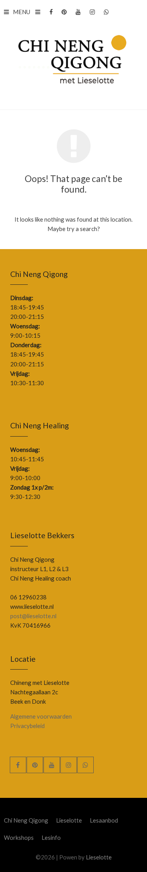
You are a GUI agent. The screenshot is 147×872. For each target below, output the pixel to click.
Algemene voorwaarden (41, 716)
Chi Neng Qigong (26, 820)
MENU (21, 11)
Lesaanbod (104, 820)
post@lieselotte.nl (33, 615)
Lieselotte (69, 820)
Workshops (19, 837)
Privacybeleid (27, 725)
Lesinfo (51, 837)
